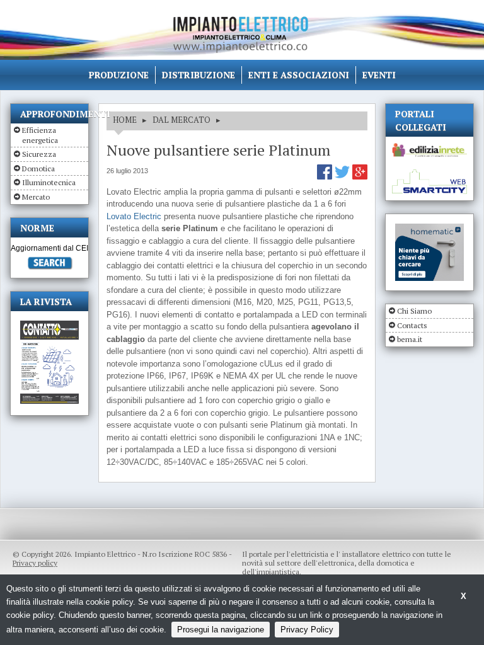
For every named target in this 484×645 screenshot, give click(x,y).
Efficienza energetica (40, 135)
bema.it (409, 339)
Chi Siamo (414, 311)
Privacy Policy (306, 629)
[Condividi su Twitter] (343, 176)
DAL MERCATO (181, 119)
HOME (125, 119)
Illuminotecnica (49, 182)
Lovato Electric (134, 216)
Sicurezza (39, 154)
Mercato (36, 197)
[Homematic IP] (429, 229)
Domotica (38, 168)
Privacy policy (35, 563)
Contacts (412, 325)
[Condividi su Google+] (359, 176)
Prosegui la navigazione (220, 629)
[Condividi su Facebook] (326, 176)
